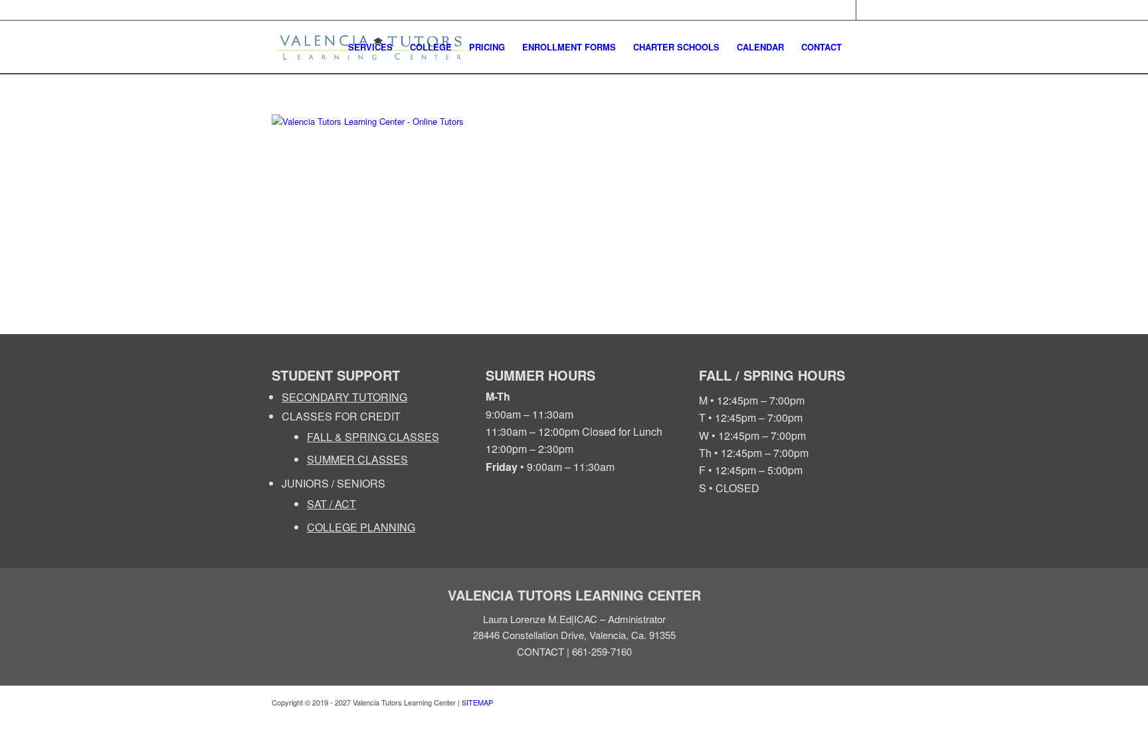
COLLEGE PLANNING (361, 527)
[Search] (863, 47)
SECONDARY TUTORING (344, 397)
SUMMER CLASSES (357, 459)
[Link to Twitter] (866, 10)
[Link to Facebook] (846, 10)
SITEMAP (477, 702)
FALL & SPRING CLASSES (373, 436)
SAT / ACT (331, 503)
